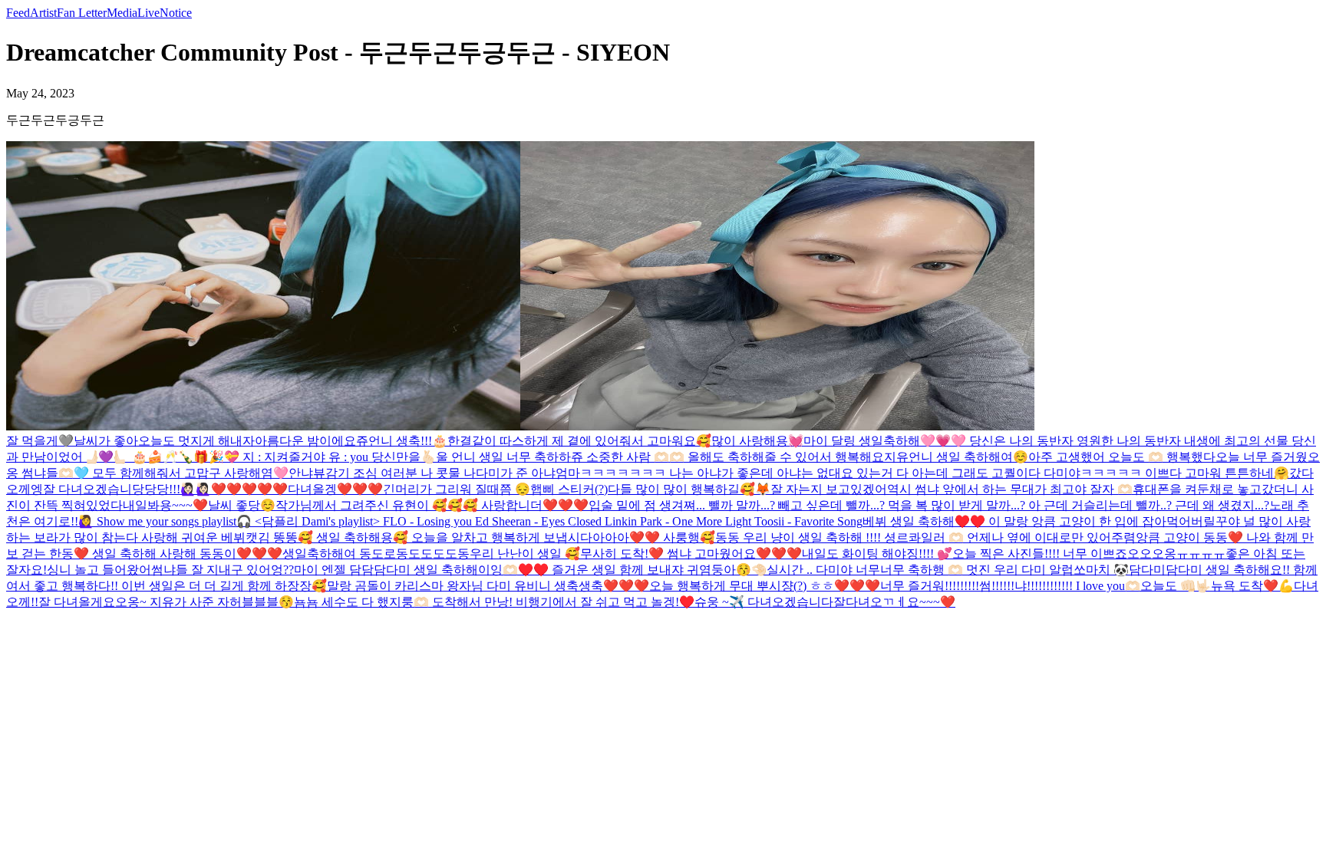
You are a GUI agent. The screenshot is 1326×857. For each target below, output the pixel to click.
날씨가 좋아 (106, 440)
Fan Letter (82, 12)
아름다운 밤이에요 (305, 440)
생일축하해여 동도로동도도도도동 (376, 553)
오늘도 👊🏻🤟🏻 (1175, 585)
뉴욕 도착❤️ (1244, 585)
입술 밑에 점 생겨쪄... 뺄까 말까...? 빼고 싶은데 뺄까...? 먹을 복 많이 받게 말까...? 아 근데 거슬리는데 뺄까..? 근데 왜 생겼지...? (929, 505)
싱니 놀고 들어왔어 (99, 569)
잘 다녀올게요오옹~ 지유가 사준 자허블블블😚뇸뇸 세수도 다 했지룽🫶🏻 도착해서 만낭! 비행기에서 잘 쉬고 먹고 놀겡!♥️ (366, 601)
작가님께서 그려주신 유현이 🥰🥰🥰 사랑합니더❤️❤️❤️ (432, 505)
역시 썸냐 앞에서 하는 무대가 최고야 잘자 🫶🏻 (1010, 489)
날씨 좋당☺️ (241, 505)
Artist (43, 12)
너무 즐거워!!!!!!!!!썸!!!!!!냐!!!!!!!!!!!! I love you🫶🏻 (1010, 585)
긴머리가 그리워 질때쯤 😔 (456, 489)
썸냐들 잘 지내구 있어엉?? (222, 569)
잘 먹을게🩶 (40, 440)
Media (122, 12)
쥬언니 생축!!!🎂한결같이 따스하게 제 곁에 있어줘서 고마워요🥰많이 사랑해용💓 (579, 440)
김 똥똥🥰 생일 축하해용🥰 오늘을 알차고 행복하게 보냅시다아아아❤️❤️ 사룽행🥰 (486, 537)
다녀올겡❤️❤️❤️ (335, 489)
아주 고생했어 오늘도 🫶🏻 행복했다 (1122, 456)
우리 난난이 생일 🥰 (525, 553)
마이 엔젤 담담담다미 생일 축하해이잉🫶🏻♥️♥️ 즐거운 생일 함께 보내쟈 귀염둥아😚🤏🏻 (530, 569)
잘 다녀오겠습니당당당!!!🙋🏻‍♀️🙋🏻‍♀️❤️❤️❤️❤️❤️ (165, 489)
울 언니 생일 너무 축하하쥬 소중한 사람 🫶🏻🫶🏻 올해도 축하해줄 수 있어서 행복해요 (660, 456)
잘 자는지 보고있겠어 (828, 489)
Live (148, 12)
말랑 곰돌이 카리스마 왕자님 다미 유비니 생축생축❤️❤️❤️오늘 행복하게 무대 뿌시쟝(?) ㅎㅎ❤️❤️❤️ (603, 585)
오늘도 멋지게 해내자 (196, 440)
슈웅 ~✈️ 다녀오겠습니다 (763, 601)
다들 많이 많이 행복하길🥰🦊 (689, 489)
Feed (18, 12)
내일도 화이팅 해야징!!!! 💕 (877, 553)
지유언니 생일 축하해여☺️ (956, 456)
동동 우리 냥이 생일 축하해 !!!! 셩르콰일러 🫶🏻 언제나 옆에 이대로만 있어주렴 (925, 537)
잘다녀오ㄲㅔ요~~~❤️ (894, 601)
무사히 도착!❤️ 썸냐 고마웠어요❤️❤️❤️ (691, 553)
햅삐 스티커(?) (569, 489)
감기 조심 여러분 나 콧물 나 (400, 473)
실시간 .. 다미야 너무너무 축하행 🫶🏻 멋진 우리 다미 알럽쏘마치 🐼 (948, 569)
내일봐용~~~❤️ (165, 505)
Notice (176, 12)
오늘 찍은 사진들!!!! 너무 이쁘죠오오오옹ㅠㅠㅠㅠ (1088, 553)
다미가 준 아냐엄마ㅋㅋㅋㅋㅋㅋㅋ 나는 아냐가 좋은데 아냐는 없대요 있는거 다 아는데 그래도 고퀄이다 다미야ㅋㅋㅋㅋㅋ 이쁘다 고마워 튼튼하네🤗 (882, 473)
